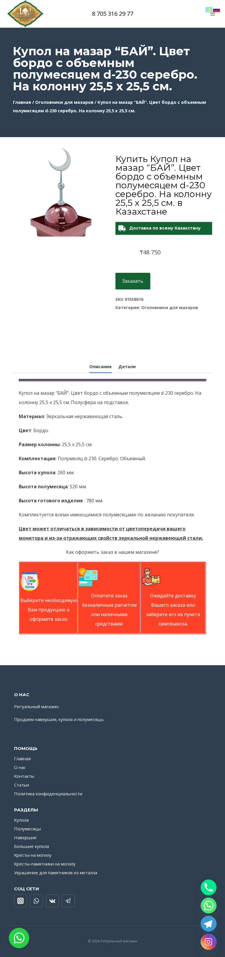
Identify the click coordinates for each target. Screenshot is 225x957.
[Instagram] (209, 942)
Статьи (21, 785)
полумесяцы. (91, 719)
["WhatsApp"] (36, 900)
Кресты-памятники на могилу (45, 864)
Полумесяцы (27, 829)
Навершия (25, 837)
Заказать (132, 281)
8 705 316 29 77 (112, 14)
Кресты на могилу (33, 855)
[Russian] (217, 9)
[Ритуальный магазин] (25, 13)
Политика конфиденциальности (48, 793)
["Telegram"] (68, 900)
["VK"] (52, 900)
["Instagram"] (20, 900)
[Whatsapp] (209, 905)
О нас (20, 767)
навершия (45, 719)
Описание (100, 366)
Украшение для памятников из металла (55, 872)
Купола (21, 820)
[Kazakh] (209, 9)
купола (66, 719)
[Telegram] (209, 924)
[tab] (100, 367)
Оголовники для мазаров (64, 102)
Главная (22, 102)
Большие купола (31, 846)
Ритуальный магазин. (36, 706)
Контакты (24, 776)
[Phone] (209, 887)
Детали (127, 366)
